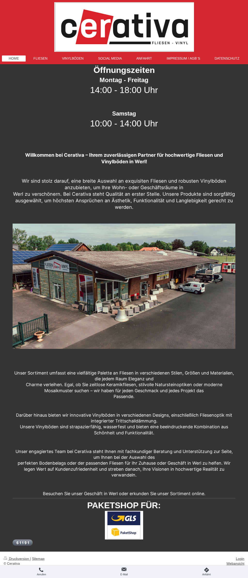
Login (240, 559)
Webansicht (235, 563)
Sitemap (38, 559)
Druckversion (19, 559)
